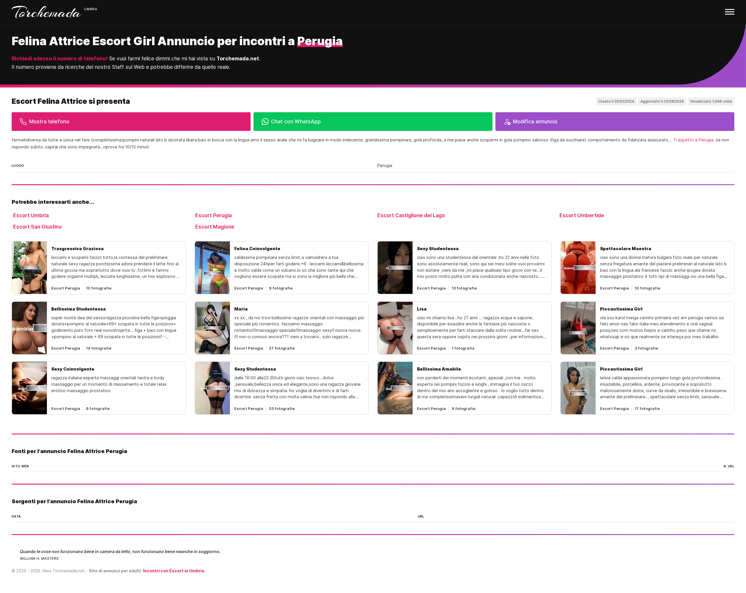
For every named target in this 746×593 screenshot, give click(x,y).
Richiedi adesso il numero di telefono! (60, 58)
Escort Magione (214, 227)
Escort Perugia (213, 215)
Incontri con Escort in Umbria (173, 570)
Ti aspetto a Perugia (693, 140)
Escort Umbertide (582, 215)
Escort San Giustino (37, 227)
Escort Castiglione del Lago (411, 215)
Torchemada (47, 12)
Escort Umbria (31, 215)
